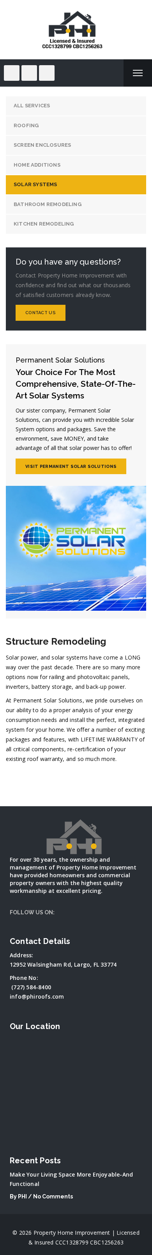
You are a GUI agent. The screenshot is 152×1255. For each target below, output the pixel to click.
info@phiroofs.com (37, 996)
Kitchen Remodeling (44, 224)
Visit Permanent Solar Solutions (71, 466)
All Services (32, 105)
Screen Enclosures (42, 145)
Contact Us (40, 312)
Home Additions (37, 165)
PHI (22, 1196)
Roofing (26, 125)
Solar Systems (35, 184)
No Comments (53, 1196)
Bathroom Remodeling (47, 204)
